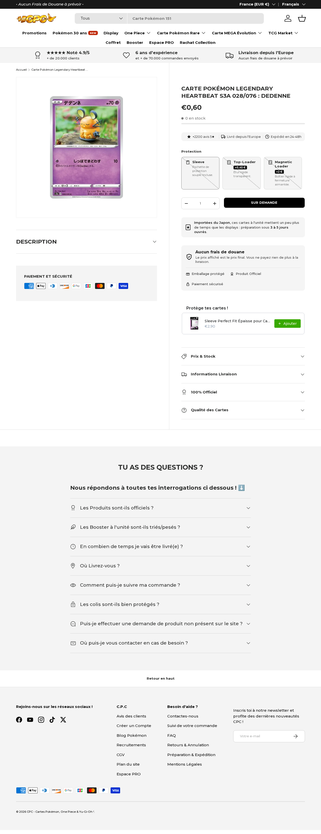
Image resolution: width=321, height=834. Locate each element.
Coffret (113, 42)
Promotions (34, 33)
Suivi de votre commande (192, 725)
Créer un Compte (134, 725)
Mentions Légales (184, 764)
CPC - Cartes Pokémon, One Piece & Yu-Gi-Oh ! (60, 811)
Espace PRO (161, 42)
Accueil (21, 69)
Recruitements (131, 745)
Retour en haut (161, 678)
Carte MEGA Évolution (234, 33)
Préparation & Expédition (191, 754)
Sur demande (264, 202)
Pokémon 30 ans (70, 33)
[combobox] (169, 18)
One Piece (134, 33)
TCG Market (280, 33)
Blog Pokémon (131, 735)
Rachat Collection (197, 42)
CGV (121, 754)
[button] (301, 18)
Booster (135, 42)
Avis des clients (131, 716)
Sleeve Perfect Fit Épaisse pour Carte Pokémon (238, 321)
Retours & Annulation (188, 745)
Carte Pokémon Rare (178, 33)
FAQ (171, 735)
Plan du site (128, 764)
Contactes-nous (182, 716)
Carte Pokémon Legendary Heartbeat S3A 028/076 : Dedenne (59, 69)
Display (111, 33)
